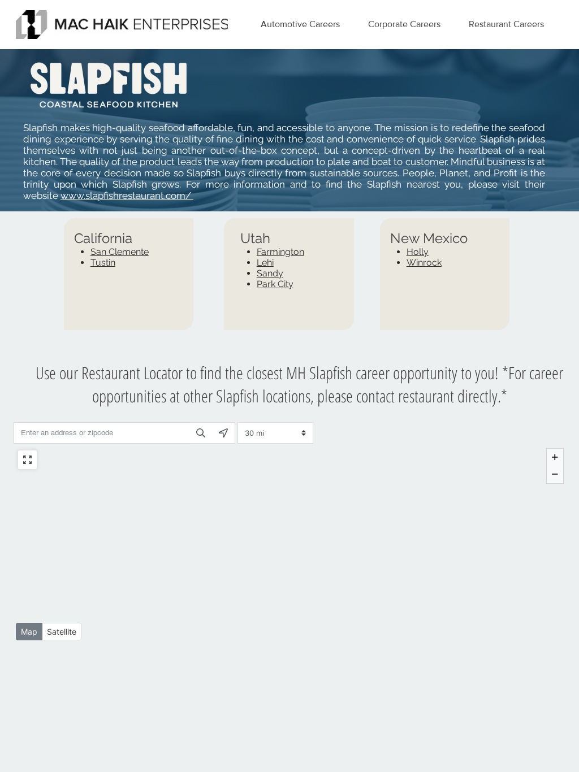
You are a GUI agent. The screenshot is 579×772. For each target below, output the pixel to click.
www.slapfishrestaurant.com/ (127, 195)
